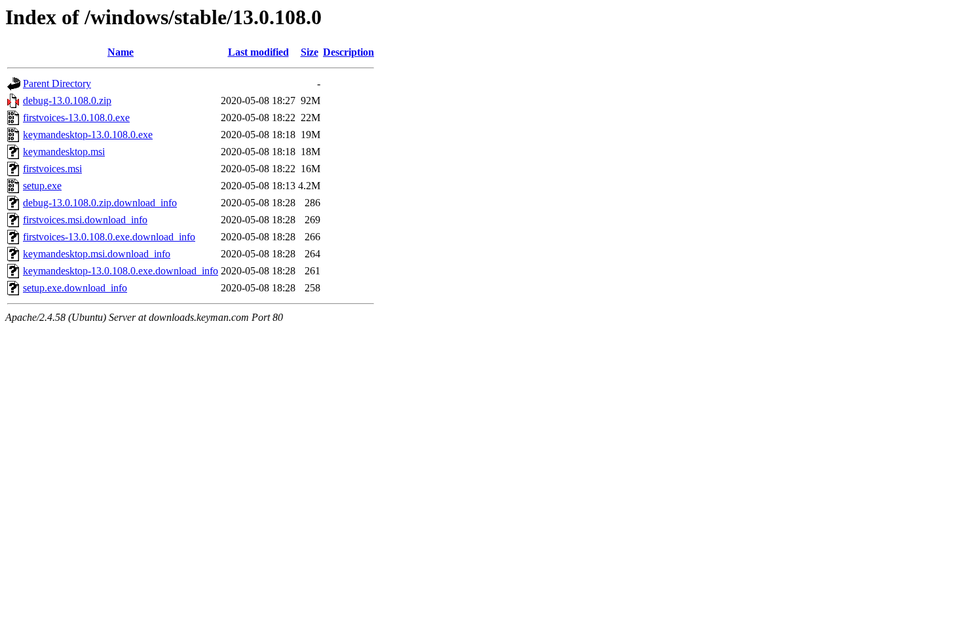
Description (348, 52)
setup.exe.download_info (75, 287)
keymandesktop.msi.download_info (96, 253)
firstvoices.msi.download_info (85, 219)
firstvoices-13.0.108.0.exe (76, 117)
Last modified (258, 52)
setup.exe (42, 185)
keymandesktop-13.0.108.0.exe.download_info (120, 270)
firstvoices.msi (52, 168)
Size (309, 52)
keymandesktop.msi (64, 151)
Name (120, 52)
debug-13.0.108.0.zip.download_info (100, 202)
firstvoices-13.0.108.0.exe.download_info (109, 236)
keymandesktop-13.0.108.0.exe (88, 134)
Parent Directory (57, 83)
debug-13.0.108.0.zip (67, 100)
